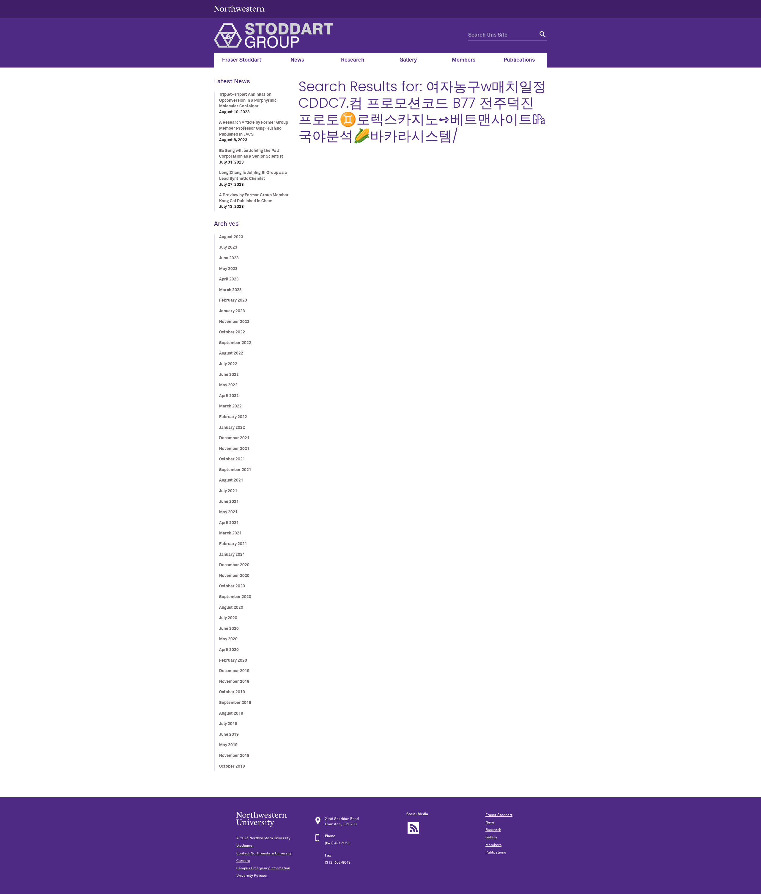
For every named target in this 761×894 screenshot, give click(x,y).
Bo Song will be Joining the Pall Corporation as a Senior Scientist (251, 154)
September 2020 (235, 597)
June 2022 (229, 375)
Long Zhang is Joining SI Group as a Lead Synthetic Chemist (253, 176)
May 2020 (228, 639)
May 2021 (228, 512)
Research (493, 830)
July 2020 (228, 618)
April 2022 (229, 396)
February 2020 (233, 660)
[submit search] (542, 35)
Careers (243, 861)
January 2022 (232, 428)
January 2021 (232, 555)
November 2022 (234, 322)
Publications (495, 852)
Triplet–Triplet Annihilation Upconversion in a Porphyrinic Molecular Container (247, 100)
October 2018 (232, 766)
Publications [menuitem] (519, 60)
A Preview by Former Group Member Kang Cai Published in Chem (254, 198)
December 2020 (234, 565)
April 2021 (229, 523)
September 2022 (235, 343)
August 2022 (231, 353)
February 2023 (233, 300)
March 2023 (230, 290)
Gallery (491, 837)
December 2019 (234, 671)
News (490, 822)
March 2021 (230, 533)
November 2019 (234, 682)
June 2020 (229, 629)
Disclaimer (245, 846)
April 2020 (229, 650)
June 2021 (229, 502)
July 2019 (228, 724)
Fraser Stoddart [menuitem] (241, 60)
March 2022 (230, 406)
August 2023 (231, 237)
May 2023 (228, 269)
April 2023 (229, 279)
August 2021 (231, 480)
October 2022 (232, 332)
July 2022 (228, 364)
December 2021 (234, 438)
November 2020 (234, 576)
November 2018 (234, 756)
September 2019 (235, 703)
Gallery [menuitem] (408, 60)
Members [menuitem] (463, 60)
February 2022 (233, 417)
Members (493, 845)
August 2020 (231, 608)
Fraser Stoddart (498, 815)
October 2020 (232, 586)
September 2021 (235, 470)
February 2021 (233, 544)
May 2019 (228, 745)
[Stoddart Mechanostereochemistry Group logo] (341, 35)
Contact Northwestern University (264, 853)
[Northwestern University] (239, 15)
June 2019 (229, 735)
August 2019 (231, 713)
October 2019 (232, 692)
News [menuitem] (297, 60)
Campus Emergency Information (263, 868)
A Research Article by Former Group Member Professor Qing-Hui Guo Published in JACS (253, 128)
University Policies (251, 876)
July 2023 (228, 247)
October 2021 (232, 459)
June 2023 (229, 258)
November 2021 (234, 449)
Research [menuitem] (352, 60)
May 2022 (228, 385)
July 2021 (228, 491)
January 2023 (232, 311)
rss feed (413, 828)
